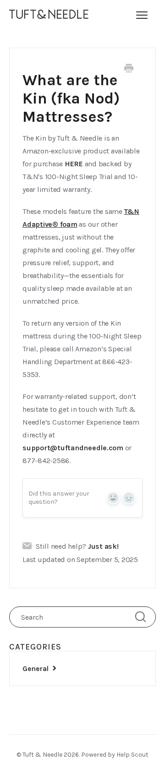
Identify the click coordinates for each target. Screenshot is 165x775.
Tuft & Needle (42, 755)
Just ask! (103, 546)
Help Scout (132, 755)
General (36, 668)
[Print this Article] (128, 69)
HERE (74, 163)
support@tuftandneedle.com (72, 447)
